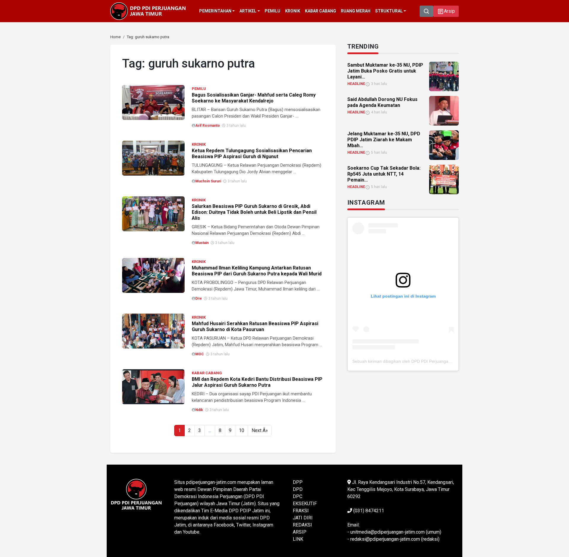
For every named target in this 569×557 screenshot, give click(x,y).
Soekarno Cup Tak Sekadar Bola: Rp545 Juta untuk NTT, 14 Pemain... (384, 174)
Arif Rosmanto (207, 125)
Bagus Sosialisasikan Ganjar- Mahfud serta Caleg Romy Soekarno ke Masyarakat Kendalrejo (254, 98)
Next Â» (260, 430)
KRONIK (199, 144)
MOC (199, 354)
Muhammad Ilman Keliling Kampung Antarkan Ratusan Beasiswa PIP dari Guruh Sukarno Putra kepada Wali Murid (257, 271)
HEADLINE (356, 84)
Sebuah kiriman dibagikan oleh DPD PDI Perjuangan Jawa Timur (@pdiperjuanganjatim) (435, 361)
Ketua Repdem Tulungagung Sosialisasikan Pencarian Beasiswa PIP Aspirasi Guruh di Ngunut (252, 153)
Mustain (202, 243)
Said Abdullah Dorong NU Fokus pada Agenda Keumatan (382, 102)
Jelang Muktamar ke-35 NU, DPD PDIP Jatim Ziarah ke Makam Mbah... (383, 139)
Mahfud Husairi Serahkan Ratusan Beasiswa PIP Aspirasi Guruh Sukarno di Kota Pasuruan (255, 326)
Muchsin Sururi (208, 181)
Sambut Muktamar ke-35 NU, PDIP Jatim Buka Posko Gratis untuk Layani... (385, 71)
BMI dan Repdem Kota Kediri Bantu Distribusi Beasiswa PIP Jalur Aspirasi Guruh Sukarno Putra (257, 382)
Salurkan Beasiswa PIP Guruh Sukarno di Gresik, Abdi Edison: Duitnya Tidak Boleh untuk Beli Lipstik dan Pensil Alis (254, 212)
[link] (153, 102)
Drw (198, 298)
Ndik (199, 410)
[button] (446, 11)
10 (241, 430)
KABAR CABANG (207, 373)
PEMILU (199, 88)
